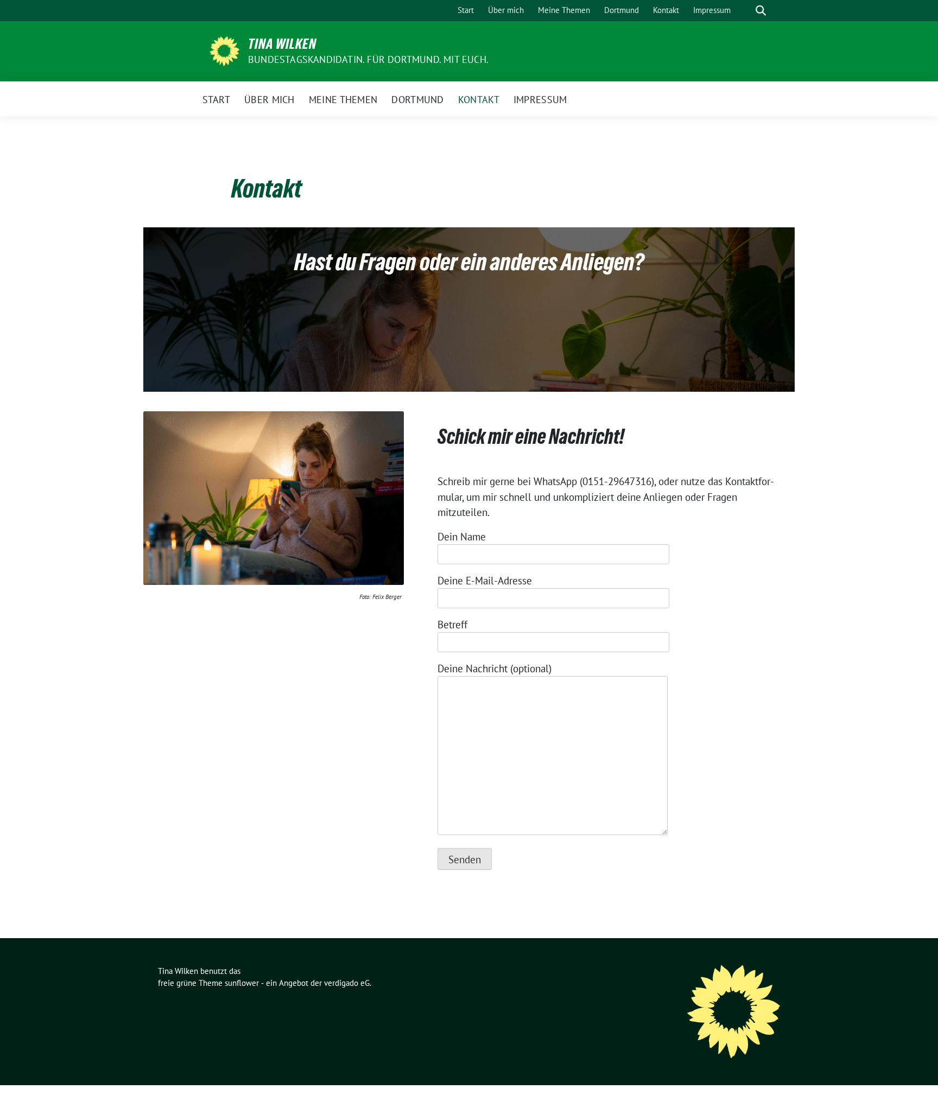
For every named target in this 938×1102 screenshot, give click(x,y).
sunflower (242, 983)
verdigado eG (347, 983)
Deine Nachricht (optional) (495, 668)
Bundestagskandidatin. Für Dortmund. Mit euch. (368, 59)
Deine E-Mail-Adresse (485, 580)
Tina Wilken (282, 44)
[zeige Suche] (760, 10)
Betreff (452, 624)
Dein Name (462, 536)
